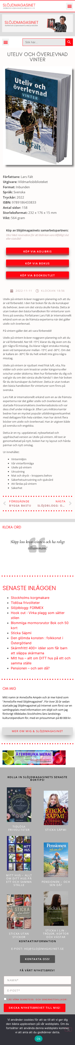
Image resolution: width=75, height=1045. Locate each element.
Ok (38, 1038)
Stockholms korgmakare (30, 598)
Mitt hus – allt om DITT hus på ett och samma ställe (19, 880)
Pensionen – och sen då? (30, 668)
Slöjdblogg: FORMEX (27, 608)
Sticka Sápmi (21, 633)
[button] (69, 6)
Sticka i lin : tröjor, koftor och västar (56, 934)
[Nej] (68, 1029)
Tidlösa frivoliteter (25, 603)
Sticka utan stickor (19, 935)
